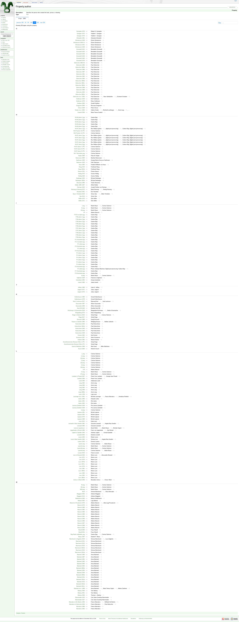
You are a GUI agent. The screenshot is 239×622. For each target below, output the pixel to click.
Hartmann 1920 (80, 162)
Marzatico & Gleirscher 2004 (77, 604)
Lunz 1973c (81, 464)
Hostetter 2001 (81, 191)
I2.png (83, 208)
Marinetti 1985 (81, 554)
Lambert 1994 (81, 378)
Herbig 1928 (81, 176)
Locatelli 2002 (81, 435)
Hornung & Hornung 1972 (78, 189)
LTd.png (82, 374)
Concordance (5, 27)
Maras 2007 (81, 536)
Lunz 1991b (81, 477)
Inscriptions (5, 20)
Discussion (25, 2)
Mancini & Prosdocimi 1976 (77, 503)
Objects (4, 19)
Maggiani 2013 (81, 496)
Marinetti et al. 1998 (79, 588)
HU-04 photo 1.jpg (80, 117)
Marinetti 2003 (81, 570)
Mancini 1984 (81, 512)
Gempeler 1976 (80, 31)
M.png (83, 485)
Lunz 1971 (82, 457)
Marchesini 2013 (80, 545)
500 (38, 22)
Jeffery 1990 (81, 287)
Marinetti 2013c (80, 586)
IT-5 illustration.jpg (80, 266)
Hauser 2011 (81, 171)
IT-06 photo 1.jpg (80, 217)
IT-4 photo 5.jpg (80, 262)
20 (25, 22)
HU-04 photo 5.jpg (80, 126)
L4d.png (82, 367)
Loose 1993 (81, 437)
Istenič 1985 (81, 282)
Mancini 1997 (81, 523)
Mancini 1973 (81, 505)
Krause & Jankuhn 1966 (78, 321)
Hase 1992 (82, 164)
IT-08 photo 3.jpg (80, 237)
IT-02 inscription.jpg (79, 214)
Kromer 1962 (81, 335)
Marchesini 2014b (80, 552)
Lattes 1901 (81, 401)
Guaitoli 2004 (81, 112)
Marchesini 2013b (80, 548)
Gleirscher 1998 (80, 87)
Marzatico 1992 (80, 608)
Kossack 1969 (81, 319)
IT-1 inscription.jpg (80, 242)
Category (18, 613)
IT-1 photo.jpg (81, 244)
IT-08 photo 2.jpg (80, 235)
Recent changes (6, 51)
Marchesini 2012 (80, 543)
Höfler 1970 (82, 198)
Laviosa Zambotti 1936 (78, 405)
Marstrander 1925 (80, 597)
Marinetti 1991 (81, 559)
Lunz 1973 (82, 459)
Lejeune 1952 (81, 414)
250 (34, 22)
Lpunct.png (82, 443)
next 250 (42, 22)
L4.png (83, 365)
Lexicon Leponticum (79, 428)
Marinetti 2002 (81, 566)
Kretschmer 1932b (80, 326)
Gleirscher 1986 (80, 69)
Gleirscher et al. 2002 (79, 96)
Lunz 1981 (82, 468)
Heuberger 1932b (80, 180)
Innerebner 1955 (80, 280)
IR (84, 212)
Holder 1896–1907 (80, 185)
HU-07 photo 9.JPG (79, 151)
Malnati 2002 (81, 500)
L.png (83, 353)
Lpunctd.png (81, 450)
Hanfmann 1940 (80, 160)
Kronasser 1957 (80, 337)
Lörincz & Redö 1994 (79, 480)
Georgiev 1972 (81, 33)
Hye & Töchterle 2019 (79, 194)
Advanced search (6, 47)
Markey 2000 (81, 590)
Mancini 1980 (81, 507)
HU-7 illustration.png (79, 153)
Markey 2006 (81, 595)
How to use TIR (5, 40)
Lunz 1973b (81, 462)
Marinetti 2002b (80, 568)
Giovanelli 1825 (80, 51)
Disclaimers (133, 618)
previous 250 (20, 22)
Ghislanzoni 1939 (80, 47)
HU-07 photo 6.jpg (80, 144)
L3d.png (82, 362)
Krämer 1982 (81, 339)
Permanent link (5, 66)
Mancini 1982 (81, 509)
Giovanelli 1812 (80, 49)
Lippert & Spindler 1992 (78, 432)
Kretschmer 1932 (80, 324)
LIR (84, 369)
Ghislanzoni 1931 (80, 44)
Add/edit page (5, 53)
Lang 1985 (82, 385)
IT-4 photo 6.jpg (80, 264)
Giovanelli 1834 (80, 54)
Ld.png (83, 410)
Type (17, 14)
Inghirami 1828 (81, 277)
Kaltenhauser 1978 (80, 299)
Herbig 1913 (81, 173)
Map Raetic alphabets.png (78, 534)
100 (31, 22)
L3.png (83, 360)
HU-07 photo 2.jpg (80, 135)
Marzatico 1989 (80, 606)
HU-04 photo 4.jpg (80, 124)
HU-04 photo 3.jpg (80, 122)
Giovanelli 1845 (80, 58)
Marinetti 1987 (81, 557)
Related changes (6, 61)
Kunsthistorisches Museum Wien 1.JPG (74, 342)
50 (28, 22)
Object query (5, 43)
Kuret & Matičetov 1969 (78, 346)
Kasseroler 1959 (80, 306)
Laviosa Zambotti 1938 (78, 407)
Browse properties (6, 69)
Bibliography (5, 29)
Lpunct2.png (81, 446)
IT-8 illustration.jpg (80, 273)
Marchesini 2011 (80, 541)
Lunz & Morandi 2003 (79, 455)
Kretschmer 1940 (80, 328)
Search (2, 31)
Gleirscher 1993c (80, 83)
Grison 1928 (81, 108)
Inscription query (6, 45)
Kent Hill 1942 (81, 308)
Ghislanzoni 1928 (80, 40)
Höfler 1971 (82, 200)
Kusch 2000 (81, 348)
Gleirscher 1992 (80, 76)
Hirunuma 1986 (81, 182)
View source (34, 2)
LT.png (83, 371)
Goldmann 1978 (80, 101)
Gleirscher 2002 (80, 92)
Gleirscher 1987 (80, 72)
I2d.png (83, 210)
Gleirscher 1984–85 (79, 62)
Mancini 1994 (81, 518)
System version (5, 55)
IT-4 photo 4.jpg (80, 259)
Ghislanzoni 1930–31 (79, 42)
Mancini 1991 (81, 516)
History (41, 2)
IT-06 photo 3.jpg (80, 221)
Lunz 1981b (81, 470)
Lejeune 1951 (81, 412)
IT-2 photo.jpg (81, 248)
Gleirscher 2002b (80, 94)
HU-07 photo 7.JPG (79, 146)
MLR (83, 491)
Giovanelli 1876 (80, 60)
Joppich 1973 (81, 292)
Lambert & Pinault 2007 (78, 376)
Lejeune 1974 (81, 416)
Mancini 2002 (81, 527)
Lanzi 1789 (82, 394)
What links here (5, 59)
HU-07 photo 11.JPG (79, 133)
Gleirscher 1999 (80, 89)
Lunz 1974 (82, 466)
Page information (6, 68)
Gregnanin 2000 (80, 105)
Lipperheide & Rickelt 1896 (77, 430)
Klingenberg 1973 (80, 312)
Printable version (6, 64)
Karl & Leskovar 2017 (79, 301)
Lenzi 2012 (82, 421)
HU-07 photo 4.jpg (80, 140)
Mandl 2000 (81, 530)
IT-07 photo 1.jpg (80, 228)
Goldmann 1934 (80, 99)
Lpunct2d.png (81, 448)
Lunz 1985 (82, 473)
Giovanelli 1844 (80, 56)
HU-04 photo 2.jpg (80, 119)
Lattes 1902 (81, 403)
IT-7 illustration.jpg (80, 271)
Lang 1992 (82, 387)
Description (19, 12)
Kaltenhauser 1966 (80, 297)
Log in (236, 0)
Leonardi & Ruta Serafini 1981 (77, 423)
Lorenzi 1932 (81, 441)
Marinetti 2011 (81, 577)
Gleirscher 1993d (80, 85)
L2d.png (82, 358)
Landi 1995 (82, 380)
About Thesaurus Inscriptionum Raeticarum (118, 618)
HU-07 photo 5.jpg (80, 142)
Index (3, 42)
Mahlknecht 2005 (80, 498)
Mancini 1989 (81, 514)
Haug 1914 (82, 167)
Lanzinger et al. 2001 (79, 396)
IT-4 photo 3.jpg (80, 257)
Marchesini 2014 (80, 550)
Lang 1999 (82, 389)
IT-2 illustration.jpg (80, 246)
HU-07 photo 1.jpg (80, 128)
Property (234, 10)
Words (3, 22)
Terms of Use (102, 618)
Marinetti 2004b (80, 575)
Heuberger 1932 (80, 178)
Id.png (83, 275)
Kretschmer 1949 (80, 333)
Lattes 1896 (81, 398)
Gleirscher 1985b (80, 67)
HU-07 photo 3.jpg (80, 137)
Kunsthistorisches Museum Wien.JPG (74, 344)
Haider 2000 (81, 155)
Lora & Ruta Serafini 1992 (78, 439)
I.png (83, 205)
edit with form (232, 7)
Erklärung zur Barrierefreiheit (145, 618)
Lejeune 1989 (81, 419)
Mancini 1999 (81, 525)
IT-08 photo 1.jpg (80, 232)
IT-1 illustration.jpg (80, 239)
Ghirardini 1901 (81, 38)
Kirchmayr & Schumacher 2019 (76, 310)
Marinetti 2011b (80, 579)
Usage (22, 18)
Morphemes (5, 24)
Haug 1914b (81, 169)
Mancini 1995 (81, 521)
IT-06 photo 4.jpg (80, 223)
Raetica (4, 17)
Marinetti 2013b (80, 584)
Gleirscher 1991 (80, 74)
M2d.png (82, 489)
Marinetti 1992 (81, 561)
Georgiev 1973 (81, 36)
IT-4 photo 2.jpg (80, 255)
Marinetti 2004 (81, 572)
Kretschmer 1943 (80, 330)
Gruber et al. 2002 (80, 110)
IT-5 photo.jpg (81, 268)
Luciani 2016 (81, 453)
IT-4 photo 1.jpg (80, 253)
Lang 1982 (82, 383)
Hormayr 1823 (81, 187)
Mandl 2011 (82, 532)
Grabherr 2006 (81, 103)
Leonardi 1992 (81, 425)
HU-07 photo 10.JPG (79, 131)
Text (27, 14)
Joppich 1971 (81, 289)
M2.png (83, 487)
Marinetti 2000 (81, 563)
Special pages (5, 62)
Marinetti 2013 (81, 581)
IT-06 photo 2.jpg (80, 219)
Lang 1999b (81, 392)
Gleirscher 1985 (80, 65)
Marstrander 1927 (80, 599)
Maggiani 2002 (81, 494)
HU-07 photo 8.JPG (79, 149)
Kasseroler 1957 (80, 303)
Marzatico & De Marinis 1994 (77, 602)
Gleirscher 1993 (80, 78)
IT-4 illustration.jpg (80, 250)
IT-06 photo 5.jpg (80, 226)
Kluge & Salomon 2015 (78, 315)
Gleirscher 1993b (80, 81)
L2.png (83, 356)
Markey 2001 (81, 593)
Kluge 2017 (82, 317)
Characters (4, 26)
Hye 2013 (82, 196)
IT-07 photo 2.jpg (80, 230)
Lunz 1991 (82, 475)
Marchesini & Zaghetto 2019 (77, 539)
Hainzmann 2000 (80, 158)
